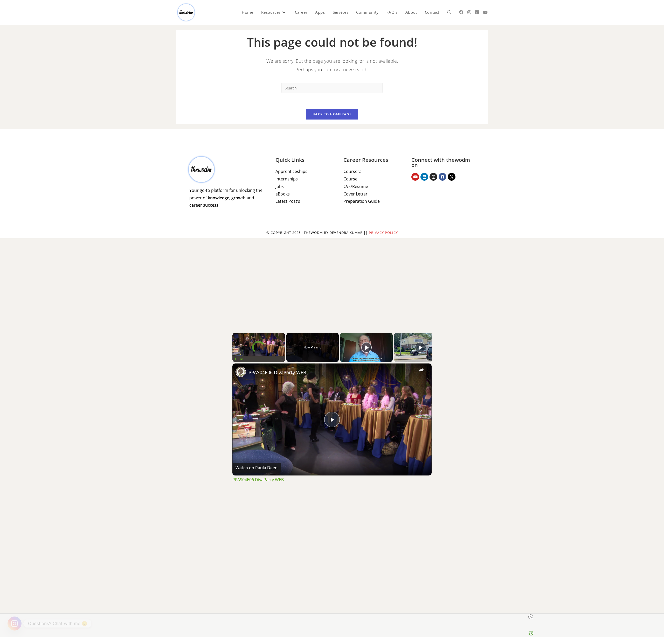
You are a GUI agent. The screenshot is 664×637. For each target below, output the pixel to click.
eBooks (282, 194)
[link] (241, 372)
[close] (530, 616)
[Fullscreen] (282, 359)
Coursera (352, 171)
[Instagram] (433, 177)
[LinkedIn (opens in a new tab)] (477, 12)
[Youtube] (415, 177)
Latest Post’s (287, 201)
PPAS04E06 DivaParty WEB (277, 372)
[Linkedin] (424, 177)
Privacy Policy (383, 232)
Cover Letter (355, 194)
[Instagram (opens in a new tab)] (469, 12)
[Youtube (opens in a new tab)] (485, 12)
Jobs (279, 186)
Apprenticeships (291, 171)
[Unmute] (242, 359)
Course (350, 179)
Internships (286, 179)
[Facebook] (442, 177)
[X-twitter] (451, 177)
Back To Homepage (332, 114)
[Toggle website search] (449, 12)
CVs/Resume (355, 186)
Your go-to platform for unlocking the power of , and (225, 197)
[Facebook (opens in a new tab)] (461, 12)
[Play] (235, 359)
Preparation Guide (361, 201)
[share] (421, 370)
